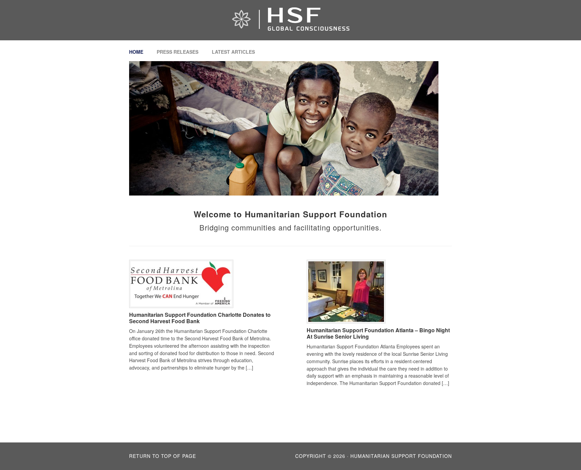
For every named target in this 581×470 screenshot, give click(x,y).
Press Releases (177, 51)
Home (136, 51)
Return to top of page (162, 456)
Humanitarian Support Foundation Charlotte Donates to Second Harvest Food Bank (200, 318)
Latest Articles (233, 51)
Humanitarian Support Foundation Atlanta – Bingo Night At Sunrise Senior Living (378, 333)
